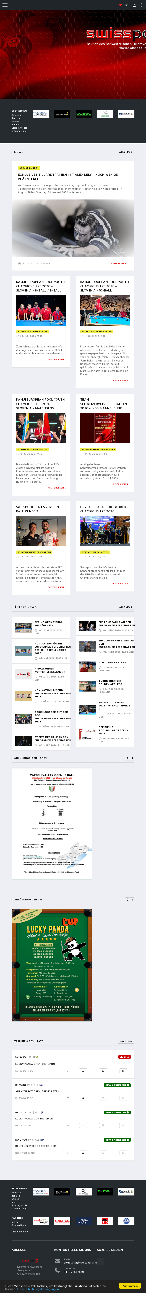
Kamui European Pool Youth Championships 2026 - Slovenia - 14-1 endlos (40, 404)
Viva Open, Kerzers (112, 662)
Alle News (125, 151)
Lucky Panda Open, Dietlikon (35, 1064)
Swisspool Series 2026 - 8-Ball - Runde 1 (114, 706)
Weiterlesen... (119, 263)
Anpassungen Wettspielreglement (50, 670)
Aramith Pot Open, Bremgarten (37, 1091)
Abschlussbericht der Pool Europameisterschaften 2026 (53, 717)
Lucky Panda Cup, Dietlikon (34, 1119)
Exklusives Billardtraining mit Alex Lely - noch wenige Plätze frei (68, 176)
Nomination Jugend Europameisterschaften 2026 (53, 693)
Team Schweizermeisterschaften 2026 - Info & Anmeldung (103, 404)
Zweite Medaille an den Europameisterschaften (53, 738)
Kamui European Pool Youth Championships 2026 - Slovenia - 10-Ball (104, 286)
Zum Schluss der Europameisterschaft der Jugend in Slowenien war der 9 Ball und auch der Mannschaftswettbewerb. (39, 350)
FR (126, 5)
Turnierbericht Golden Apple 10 (110, 682)
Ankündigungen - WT (29, 899)
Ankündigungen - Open (30, 758)
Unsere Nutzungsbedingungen (38, 1289)
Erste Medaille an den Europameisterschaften (117, 623)
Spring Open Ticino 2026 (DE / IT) (48, 623)
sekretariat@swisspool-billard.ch (83, 1262)
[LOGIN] (134, 5)
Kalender (126, 1041)
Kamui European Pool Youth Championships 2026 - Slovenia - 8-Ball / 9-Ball (40, 286)
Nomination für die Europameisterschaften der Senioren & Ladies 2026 (53, 648)
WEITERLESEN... (57, 359)
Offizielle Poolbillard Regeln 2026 (113, 730)
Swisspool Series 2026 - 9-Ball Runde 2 (38, 509)
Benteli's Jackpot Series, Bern (36, 1146)
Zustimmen (130, 1286)
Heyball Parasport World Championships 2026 (103, 509)
